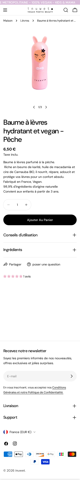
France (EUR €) (20, 432)
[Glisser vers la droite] (46, 107)
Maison (7, 20)
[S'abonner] (71, 376)
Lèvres (24, 20)
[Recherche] (65, 10)
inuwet (20, 470)
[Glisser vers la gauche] (34, 107)
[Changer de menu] (5, 10)
